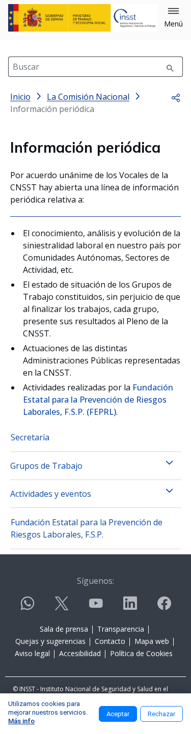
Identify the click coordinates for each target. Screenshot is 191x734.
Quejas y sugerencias (50, 641)
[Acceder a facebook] (164, 607)
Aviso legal (32, 653)
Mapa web (151, 641)
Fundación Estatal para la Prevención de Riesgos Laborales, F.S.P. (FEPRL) (98, 399)
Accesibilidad (80, 653)
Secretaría (30, 437)
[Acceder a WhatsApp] (27, 607)
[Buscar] (170, 66)
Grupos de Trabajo (46, 465)
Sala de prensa (64, 629)
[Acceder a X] (61, 607)
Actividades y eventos (50, 493)
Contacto (110, 641)
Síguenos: (95, 580)
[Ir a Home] (83, 18)
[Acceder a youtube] (96, 607)
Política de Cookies (141, 653)
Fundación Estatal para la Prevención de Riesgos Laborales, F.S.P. (86, 528)
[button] (173, 18)
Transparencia (120, 629)
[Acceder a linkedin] (130, 607)
